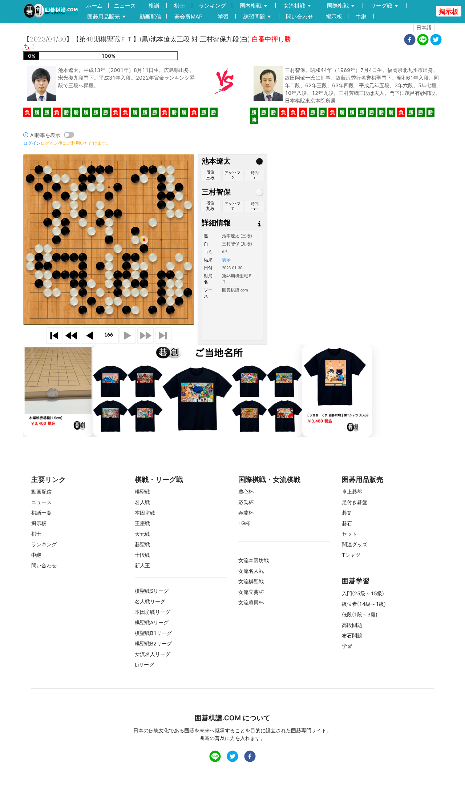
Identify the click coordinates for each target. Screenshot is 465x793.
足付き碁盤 (354, 502)
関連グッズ (354, 544)
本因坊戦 (145, 513)
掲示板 (334, 16)
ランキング (212, 5)
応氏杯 (246, 502)
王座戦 (142, 523)
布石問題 (352, 635)
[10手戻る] (72, 335)
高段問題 (352, 625)
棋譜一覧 (41, 513)
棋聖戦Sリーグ (152, 591)
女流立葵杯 (251, 592)
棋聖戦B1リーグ (153, 633)
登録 (364, 27)
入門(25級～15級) (363, 593)
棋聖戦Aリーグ (152, 622)
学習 (223, 16)
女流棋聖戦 (251, 581)
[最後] (163, 335)
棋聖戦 (142, 491)
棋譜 (154, 5)
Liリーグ (144, 664)
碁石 (347, 523)
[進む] (128, 335)
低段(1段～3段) (359, 614)
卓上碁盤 (352, 491)
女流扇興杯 (251, 602)
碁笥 (347, 513)
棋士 (179, 5)
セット (349, 534)
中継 (361, 16)
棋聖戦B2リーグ (153, 643)
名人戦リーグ (150, 601)
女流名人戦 (251, 571)
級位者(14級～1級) (364, 604)
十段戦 (142, 555)
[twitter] (436, 40)
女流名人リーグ (152, 654)
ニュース (125, 5)
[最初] (54, 335)
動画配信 (150, 16)
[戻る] (90, 335)
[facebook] (410, 40)
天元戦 (142, 534)
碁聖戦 (142, 544)
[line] (423, 40)
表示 (226, 260)
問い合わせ (299, 16)
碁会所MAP (188, 16)
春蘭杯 (246, 513)
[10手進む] (145, 335)
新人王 (142, 565)
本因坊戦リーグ (152, 612)
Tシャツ (351, 555)
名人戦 (142, 502)
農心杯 (246, 491)
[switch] (69, 135)
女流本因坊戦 (253, 560)
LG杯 (244, 523)
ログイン (394, 27)
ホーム (94, 5)
